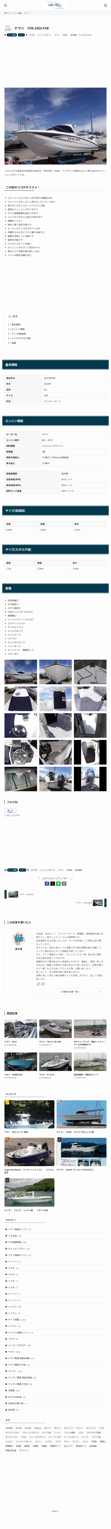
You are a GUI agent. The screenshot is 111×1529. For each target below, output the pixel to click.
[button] (47, 884)
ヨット (85, 1441)
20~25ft (32, 35)
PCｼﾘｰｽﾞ (79, 1428)
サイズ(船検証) (19, 333)
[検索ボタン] (105, 5)
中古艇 (65, 35)
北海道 (18, 1446)
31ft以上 (37, 1428)
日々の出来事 (16, 1397)
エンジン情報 (18, 329)
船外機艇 (74, 35)
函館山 (102, 1441)
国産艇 (27, 1446)
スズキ (13, 1268)
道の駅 (13, 1409)
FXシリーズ (68, 1428)
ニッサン (14, 1306)
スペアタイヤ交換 (94, 1432)
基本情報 (16, 324)
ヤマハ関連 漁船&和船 (21, 1358)
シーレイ (14, 1261)
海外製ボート (81, 1446)
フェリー (38, 1441)
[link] (38, 984)
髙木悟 (18, 948)
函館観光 (9, 1446)
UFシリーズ (90, 1428)
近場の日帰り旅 (17, 1403)
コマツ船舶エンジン (19, 1255)
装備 (14, 342)
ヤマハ (21, 35)
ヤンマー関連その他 (20, 1384)
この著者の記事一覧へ (69, 991)
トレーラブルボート (37, 1437)
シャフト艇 (46, 1432)
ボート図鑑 (12, 35)
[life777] (55, 5)
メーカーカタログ (19, 1345)
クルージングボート (31, 1432)
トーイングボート (71, 1437)
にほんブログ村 (12, 815)
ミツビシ (14, 1325)
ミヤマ (13, 1338)
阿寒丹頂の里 (11, 1450)
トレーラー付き (55, 1437)
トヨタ (13, 1280)
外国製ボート (55, 1446)
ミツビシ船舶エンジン (20, 1332)
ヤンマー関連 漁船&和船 (22, 1377)
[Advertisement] (55, 60)
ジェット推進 (69, 1432)
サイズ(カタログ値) (21, 338)
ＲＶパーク (23, 1450)
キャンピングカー (19, 1248)
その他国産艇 (17, 1242)
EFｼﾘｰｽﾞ (47, 1428)
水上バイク (68, 1446)
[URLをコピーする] (64, 884)
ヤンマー (15, 1371)
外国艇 (35, 1446)
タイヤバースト (12, 1437)
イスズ (101, 1428)
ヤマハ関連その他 (19, 1364)
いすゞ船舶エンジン (19, 1229)
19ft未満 (9, 1428)
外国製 (14, 1390)
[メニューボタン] (5, 5)
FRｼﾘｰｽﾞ (57, 1428)
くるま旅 (14, 1235)
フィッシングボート (44, 35)
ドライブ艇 (96, 1437)
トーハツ (14, 1293)
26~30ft (28, 1428)
